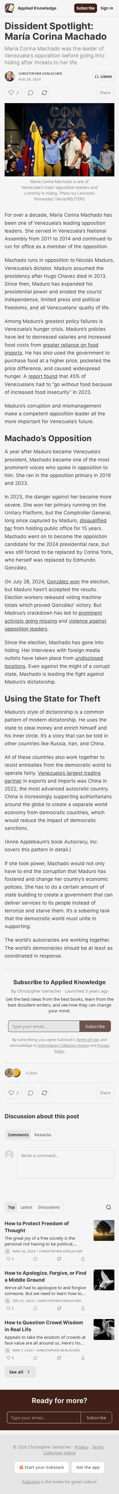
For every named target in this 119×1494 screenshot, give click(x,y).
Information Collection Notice (63, 1045)
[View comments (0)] (30, 92)
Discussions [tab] (49, 1207)
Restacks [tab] (42, 1134)
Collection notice (60, 1452)
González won (63, 582)
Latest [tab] (26, 1207)
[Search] (108, 1207)
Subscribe (86, 8)
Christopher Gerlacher (40, 74)
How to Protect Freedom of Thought (37, 1227)
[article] (59, 1241)
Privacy (81, 1447)
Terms (98, 1447)
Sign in (107, 8)
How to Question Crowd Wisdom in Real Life (44, 1326)
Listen (106, 76)
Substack (31, 1481)
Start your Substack (44, 1467)
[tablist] (30, 1135)
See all (16, 1372)
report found (42, 376)
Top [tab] (11, 1207)
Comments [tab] (18, 1134)
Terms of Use (87, 1039)
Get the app (88, 1467)
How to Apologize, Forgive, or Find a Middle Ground (45, 1276)
